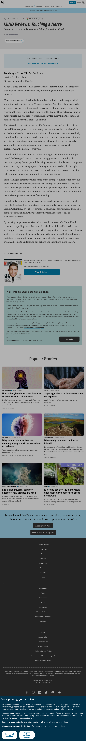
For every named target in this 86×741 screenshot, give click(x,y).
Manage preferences (11, 726)
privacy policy (15, 722)
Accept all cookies (9, 735)
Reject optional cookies (26, 735)
